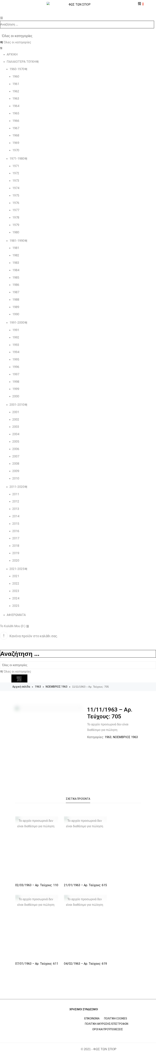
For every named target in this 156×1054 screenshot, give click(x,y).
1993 (15, 345)
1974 (15, 188)
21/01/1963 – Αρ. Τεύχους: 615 (85, 885)
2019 (15, 553)
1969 (15, 143)
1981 (15, 248)
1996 (15, 367)
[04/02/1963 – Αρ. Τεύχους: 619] (85, 927)
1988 (15, 299)
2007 (15, 456)
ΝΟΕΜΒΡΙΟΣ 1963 (56, 686)
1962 (15, 91)
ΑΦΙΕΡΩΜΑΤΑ (16, 615)
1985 (15, 277)
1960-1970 (17, 69)
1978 (15, 217)
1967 (15, 128)
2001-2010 (17, 405)
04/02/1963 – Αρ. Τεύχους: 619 (85, 963)
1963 (15, 98)
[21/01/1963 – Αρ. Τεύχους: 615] (85, 848)
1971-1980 (17, 158)
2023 (15, 591)
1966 (15, 121)
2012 (15, 501)
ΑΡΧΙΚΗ (12, 54)
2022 (15, 583)
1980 (15, 232)
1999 (15, 389)
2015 (15, 523)
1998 (15, 382)
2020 (15, 560)
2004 (15, 434)
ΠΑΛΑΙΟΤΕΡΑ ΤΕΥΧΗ (21, 61)
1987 (15, 292)
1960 (15, 76)
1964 (15, 106)
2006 (15, 449)
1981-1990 (17, 240)
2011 (15, 494)
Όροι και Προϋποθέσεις (107, 1029)
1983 (15, 263)
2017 (15, 538)
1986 (15, 285)
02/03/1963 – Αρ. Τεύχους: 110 (36, 885)
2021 (15, 576)
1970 (15, 150)
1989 (15, 307)
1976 (15, 203)
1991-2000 (17, 322)
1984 (15, 270)
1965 (15, 113)
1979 (15, 225)
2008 (15, 463)
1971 (15, 166)
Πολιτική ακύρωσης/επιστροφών (106, 1023)
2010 (15, 478)
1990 (15, 314)
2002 (15, 419)
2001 (15, 412)
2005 (15, 441)
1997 (15, 374)
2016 (15, 531)
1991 (15, 330)
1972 (15, 173)
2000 (15, 396)
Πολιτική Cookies (115, 1018)
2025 (15, 606)
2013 (15, 509)
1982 (15, 255)
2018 (15, 546)
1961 (15, 84)
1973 (15, 180)
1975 (15, 195)
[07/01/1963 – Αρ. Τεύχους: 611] (36, 927)
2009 (15, 471)
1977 (15, 210)
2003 (15, 427)
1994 (15, 352)
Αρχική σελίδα (21, 686)
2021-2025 (17, 569)
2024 (15, 598)
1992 (15, 337)
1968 (15, 135)
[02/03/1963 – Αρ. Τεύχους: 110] (36, 848)
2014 (15, 516)
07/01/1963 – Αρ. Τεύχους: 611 (36, 963)
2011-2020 (17, 487)
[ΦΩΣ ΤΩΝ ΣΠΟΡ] (78, 4)
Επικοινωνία (91, 1018)
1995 (15, 359)
